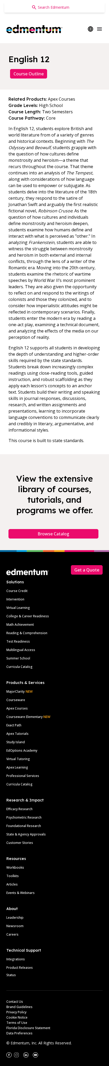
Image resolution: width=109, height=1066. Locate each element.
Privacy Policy (16, 1012)
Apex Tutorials (17, 733)
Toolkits (12, 876)
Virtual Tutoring (18, 759)
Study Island (15, 742)
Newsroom (15, 926)
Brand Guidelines (19, 1007)
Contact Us (14, 1001)
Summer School (18, 658)
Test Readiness (18, 641)
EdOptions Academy (21, 750)
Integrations (15, 959)
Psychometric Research (24, 817)
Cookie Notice (17, 1017)
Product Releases (19, 967)
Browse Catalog (53, 534)
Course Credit (17, 591)
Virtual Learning (18, 607)
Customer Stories (19, 842)
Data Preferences (19, 1033)
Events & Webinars (20, 893)
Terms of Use (16, 1022)
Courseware (15, 700)
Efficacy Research (19, 809)
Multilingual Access (20, 650)
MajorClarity (15, 691)
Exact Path (13, 725)
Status (11, 975)
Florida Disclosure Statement (28, 1028)
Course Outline (28, 74)
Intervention (15, 599)
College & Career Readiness (27, 616)
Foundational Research (23, 826)
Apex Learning (17, 767)
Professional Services (22, 776)
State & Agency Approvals (26, 834)
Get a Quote (86, 570)
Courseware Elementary (28, 717)
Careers (12, 934)
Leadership (15, 917)
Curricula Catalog (19, 666)
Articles (12, 884)
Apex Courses (17, 708)
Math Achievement (20, 624)
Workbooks (15, 867)
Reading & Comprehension (26, 633)
